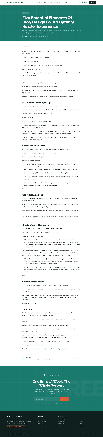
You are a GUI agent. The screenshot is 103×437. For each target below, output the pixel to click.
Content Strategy (42, 426)
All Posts (81, 421)
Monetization (61, 423)
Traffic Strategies (62, 419)
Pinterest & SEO (62, 421)
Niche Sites (40, 423)
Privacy (80, 434)
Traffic (44, 2)
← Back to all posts (76, 358)
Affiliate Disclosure (92, 434)
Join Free (64, 399)
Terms (85, 434)
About (80, 423)
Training (38, 2)
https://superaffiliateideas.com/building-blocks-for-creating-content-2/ (46, 349)
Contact (65, 2)
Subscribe (92, 2)
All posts (25, 46)
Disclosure (81, 426)
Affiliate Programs (62, 426)
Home (80, 419)
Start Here (40, 419)
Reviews (58, 2)
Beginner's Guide (42, 421)
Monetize (50, 2)
